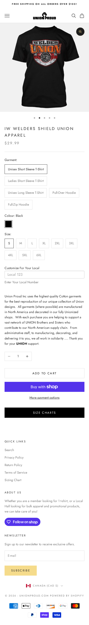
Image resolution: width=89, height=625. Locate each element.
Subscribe (20, 570)
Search (9, 450)
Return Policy (13, 465)
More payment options (44, 397)
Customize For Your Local (22, 268)
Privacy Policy (14, 457)
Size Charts (44, 413)
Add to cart (44, 373)
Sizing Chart (13, 480)
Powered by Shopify (67, 595)
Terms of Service (16, 472)
